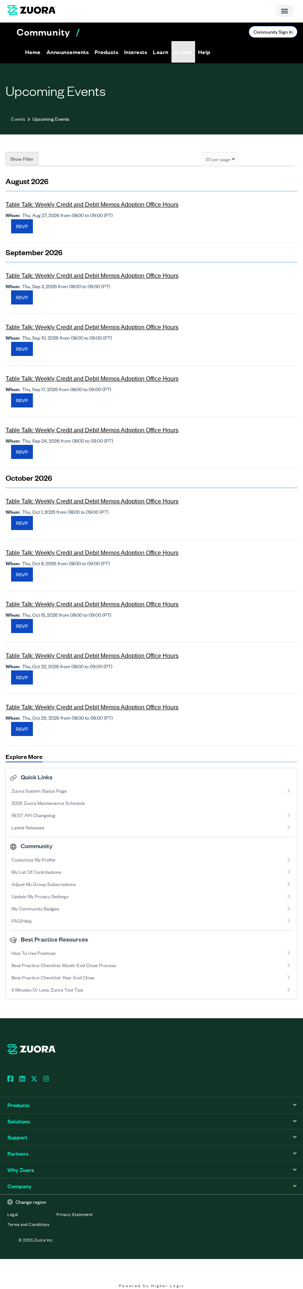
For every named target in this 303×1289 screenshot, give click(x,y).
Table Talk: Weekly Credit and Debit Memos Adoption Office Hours (92, 204)
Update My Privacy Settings (39, 896)
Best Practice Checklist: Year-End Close (53, 977)
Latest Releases (27, 827)
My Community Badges (35, 908)
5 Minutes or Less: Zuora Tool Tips (47, 989)
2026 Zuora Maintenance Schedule (48, 802)
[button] (68, 52)
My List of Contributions (36, 871)
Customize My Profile (33, 859)
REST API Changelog (33, 815)
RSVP (22, 226)
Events (18, 118)
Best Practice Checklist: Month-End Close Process (63, 965)
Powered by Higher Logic (151, 1285)
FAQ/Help (21, 920)
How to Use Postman (33, 952)
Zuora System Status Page (39, 790)
